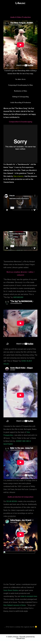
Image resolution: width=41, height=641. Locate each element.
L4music (15, 637)
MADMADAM (18, 297)
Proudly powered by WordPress (25, 637)
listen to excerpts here (28, 596)
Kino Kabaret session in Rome (14, 605)
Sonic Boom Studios (10, 590)
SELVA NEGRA (11, 501)
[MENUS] (3, 3)
